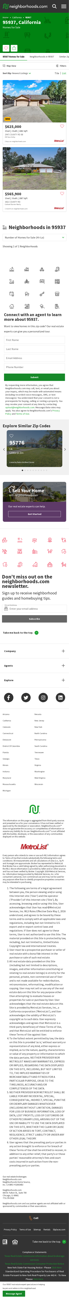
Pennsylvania (40, 739)
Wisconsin (38, 784)
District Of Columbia (11, 746)
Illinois (5, 765)
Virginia (37, 765)
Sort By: (7, 73)
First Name (12, 340)
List (64, 73)
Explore (8, 680)
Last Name (12, 349)
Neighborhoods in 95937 (42, 56)
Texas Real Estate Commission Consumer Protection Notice (34, 1263)
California (17, 17)
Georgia (6, 758)
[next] (63, 101)
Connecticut (8, 733)
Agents (8, 665)
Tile (57, 73)
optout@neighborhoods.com (19, 407)
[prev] (6, 101)
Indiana (6, 771)
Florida (6, 752)
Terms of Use (22, 413)
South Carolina (40, 746)
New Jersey (39, 720)
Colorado (6, 727)
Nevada (37, 714)
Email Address (14, 358)
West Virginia (39, 778)
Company (10, 651)
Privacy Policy (10, 1229)
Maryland (7, 778)
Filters (63, 65)
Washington (39, 771)
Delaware (7, 739)
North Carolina (40, 733)
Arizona (6, 714)
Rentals (47, 1229)
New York (38, 727)
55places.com (59, 1229)
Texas (36, 758)
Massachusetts (9, 784)
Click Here (57, 1267)
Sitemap (37, 1229)
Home (6, 17)
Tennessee (39, 752)
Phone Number (14, 367)
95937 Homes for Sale (13, 56)
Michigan (7, 790)
